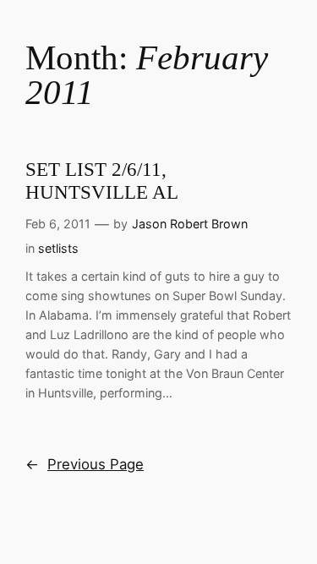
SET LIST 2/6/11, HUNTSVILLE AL (101, 181)
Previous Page (84, 464)
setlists (58, 248)
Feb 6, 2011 (57, 223)
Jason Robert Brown (190, 223)
